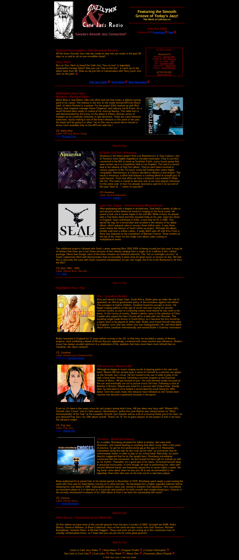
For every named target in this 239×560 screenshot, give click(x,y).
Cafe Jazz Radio (98, 82)
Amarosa (172, 59)
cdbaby (117, 198)
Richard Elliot (169, 57)
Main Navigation (137, 82)
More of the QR (164, 74)
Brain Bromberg (169, 68)
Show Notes (118, 82)
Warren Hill (170, 66)
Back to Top (119, 145)
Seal (172, 61)
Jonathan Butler (167, 63)
